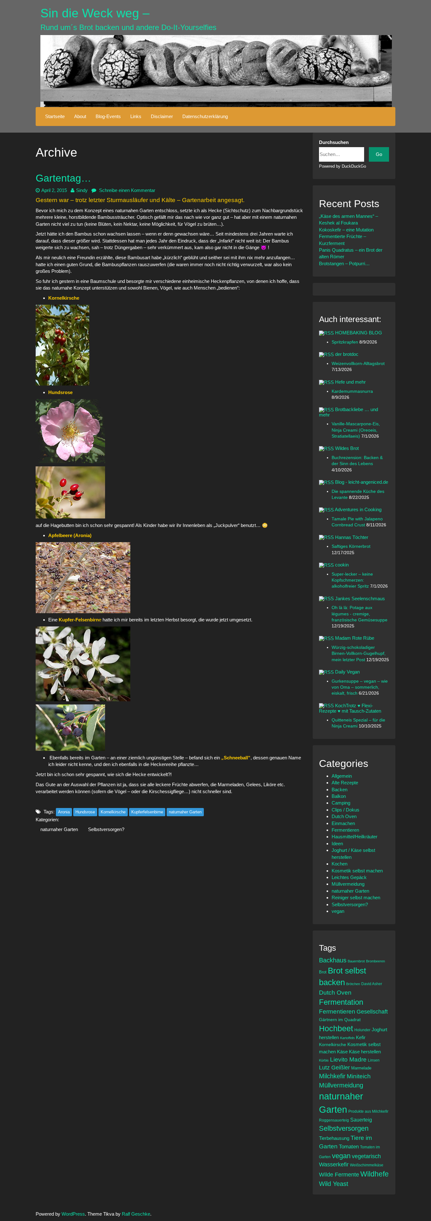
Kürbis (324, 1060)
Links (135, 116)
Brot (323, 972)
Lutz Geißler (334, 1067)
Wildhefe (374, 1174)
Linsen (374, 1060)
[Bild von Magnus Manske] (83, 663)
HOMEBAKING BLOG (358, 332)
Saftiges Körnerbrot (351, 546)
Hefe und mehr (350, 382)
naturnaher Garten (185, 812)
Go (379, 154)
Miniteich (359, 1076)
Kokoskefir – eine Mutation (346, 229)
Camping (341, 802)
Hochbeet (336, 1028)
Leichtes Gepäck (349, 877)
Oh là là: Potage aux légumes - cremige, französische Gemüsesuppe (359, 613)
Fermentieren (345, 830)
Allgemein (342, 776)
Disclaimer (162, 116)
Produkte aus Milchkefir (368, 1111)
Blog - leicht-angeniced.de (361, 482)
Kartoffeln (347, 1038)
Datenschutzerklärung (205, 116)
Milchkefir (332, 1076)
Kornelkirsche (63, 298)
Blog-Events (108, 116)
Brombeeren (375, 961)
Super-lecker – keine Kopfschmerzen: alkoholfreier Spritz (352, 580)
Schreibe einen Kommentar (126, 190)
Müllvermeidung (348, 884)
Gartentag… (63, 178)
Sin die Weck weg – (95, 13)
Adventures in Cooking (358, 509)
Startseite (55, 116)
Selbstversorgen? (106, 829)
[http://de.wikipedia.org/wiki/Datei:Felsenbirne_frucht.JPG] (70, 727)
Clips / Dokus (345, 809)
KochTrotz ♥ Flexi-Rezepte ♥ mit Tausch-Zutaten (350, 708)
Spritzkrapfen (345, 342)
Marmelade (361, 1068)
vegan (338, 911)
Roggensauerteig (334, 1120)
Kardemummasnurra (352, 391)
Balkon (339, 796)
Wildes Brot (347, 448)
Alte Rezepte (345, 782)
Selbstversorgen (344, 1128)
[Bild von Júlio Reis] (70, 492)
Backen (339, 789)
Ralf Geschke (136, 1214)
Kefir (360, 1037)
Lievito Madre (348, 1059)
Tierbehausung (334, 1138)
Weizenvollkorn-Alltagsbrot (358, 363)
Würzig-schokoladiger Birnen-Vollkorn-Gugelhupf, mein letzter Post (359, 653)
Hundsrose (60, 392)
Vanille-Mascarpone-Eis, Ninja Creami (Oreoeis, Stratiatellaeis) (356, 430)
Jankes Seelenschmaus (360, 598)
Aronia (64, 812)
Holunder (362, 1030)
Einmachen (343, 823)
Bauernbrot (356, 961)
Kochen (339, 863)
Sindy (82, 190)
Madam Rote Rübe (354, 638)
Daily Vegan (347, 671)
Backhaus (332, 960)
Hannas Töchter (351, 537)
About (80, 116)
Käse (342, 1051)
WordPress (73, 1214)
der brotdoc (346, 354)
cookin (342, 564)
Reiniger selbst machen (356, 897)
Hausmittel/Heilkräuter (354, 836)
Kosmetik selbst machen (357, 870)
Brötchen (353, 984)
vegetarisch (366, 1156)
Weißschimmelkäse (366, 1165)
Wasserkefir (334, 1164)
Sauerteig (361, 1119)
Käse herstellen (365, 1051)
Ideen (337, 843)
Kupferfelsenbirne (147, 812)
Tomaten (349, 1147)
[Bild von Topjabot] (83, 577)
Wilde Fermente (339, 1174)
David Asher (371, 984)
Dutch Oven (344, 816)
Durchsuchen (334, 142)
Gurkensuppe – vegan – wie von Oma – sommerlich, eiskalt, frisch (360, 687)
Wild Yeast (333, 1183)
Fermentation (341, 1002)
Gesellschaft (372, 1012)
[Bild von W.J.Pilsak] (70, 430)
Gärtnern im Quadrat (340, 1019)
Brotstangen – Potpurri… (344, 263)
